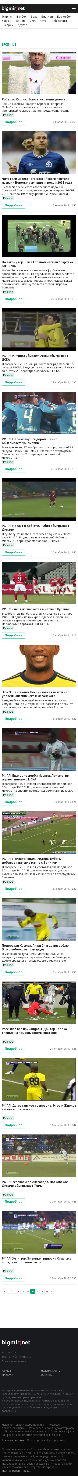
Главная (7, 16)
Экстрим (7, 25)
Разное (8, 115)
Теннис (20, 21)
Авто (43, 21)
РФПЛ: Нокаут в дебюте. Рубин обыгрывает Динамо (35, 527)
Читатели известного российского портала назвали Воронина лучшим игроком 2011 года (37, 180)
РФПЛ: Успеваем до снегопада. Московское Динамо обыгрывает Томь (35, 1184)
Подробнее (13, 122)
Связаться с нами (13, 1428)
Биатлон (47, 16)
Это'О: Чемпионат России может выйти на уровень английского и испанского (34, 694)
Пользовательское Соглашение (25, 1431)
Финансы (46, 1375)
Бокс (34, 16)
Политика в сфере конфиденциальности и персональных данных (38, 1433)
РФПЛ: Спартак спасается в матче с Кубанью (36, 609)
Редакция (54, 1424)
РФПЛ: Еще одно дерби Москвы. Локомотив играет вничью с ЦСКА (35, 777)
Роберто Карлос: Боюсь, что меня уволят (33, 99)
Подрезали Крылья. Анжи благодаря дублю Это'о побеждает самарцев (35, 947)
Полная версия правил (16, 1470)
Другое (22, 25)
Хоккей (6, 21)
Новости (7, 1375)
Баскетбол (64, 16)
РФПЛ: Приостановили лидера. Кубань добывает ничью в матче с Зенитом (31, 860)
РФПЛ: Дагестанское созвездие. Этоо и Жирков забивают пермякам (39, 1107)
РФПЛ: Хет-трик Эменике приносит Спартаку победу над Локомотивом (36, 1260)
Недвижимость (50, 1370)
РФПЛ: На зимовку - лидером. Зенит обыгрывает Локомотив (29, 441)
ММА (32, 21)
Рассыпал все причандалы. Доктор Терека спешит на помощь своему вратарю (34, 1031)
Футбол (21, 16)
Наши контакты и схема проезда (23, 1424)
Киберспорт (59, 21)
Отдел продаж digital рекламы (46, 1440)
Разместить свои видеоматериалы (51, 1428)
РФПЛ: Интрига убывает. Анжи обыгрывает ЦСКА (35, 357)
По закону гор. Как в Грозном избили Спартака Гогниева (37, 264)
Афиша (6, 1370)
